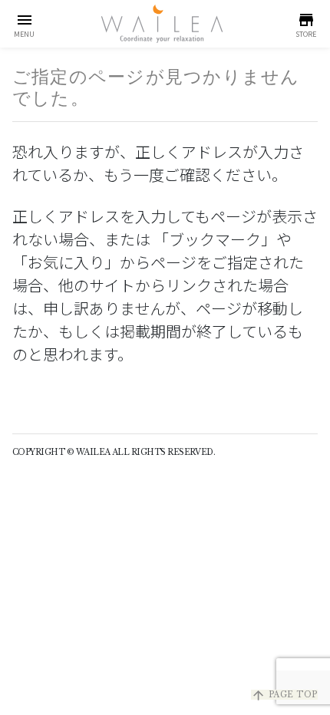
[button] (24, 24)
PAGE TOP (284, 695)
